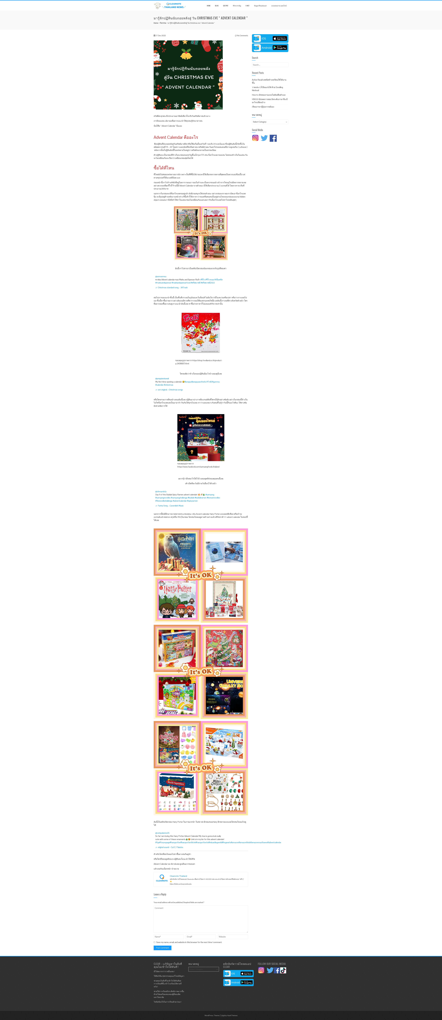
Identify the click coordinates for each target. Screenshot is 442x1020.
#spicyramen (192, 501)
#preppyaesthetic (198, 381)
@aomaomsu (160, 276)
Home (208, 5)
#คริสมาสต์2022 (208, 282)
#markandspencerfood (181, 282)
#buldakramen (200, 497)
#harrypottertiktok (188, 842)
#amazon (235, 842)
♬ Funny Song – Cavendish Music (169, 505)
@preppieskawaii (162, 378)
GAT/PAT (225, 5)
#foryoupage (164, 842)
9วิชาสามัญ (237, 5)
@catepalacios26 (162, 833)
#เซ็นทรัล (218, 279)
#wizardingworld (215, 842)
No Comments (242, 35)
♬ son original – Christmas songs (169, 389)
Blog (216, 5)
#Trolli (209, 381)
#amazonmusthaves (258, 842)
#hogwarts (226, 842)
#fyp (157, 842)
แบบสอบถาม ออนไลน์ (279, 5)
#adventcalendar (180, 501)
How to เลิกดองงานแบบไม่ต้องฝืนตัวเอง (268, 95)
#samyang (209, 494)
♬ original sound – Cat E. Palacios (169, 847)
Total (222, 1015)
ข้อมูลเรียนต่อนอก (260, 5)
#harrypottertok (202, 842)
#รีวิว (203, 279)
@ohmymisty (160, 491)
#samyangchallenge (179, 497)
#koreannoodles (213, 497)
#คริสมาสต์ (195, 282)
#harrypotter (175, 842)
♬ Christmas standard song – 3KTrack (171, 287)
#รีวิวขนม (209, 279)
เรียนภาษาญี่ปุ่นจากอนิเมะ (263, 106)
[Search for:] (270, 64)
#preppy (188, 381)
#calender (159, 385)
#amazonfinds (244, 842)
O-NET (247, 5)
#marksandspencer (163, 282)
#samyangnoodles (162, 497)
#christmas (168, 385)
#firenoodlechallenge (163, 501)
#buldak (191, 497)
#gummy (216, 381)
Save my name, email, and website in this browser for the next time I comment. (189, 942)
